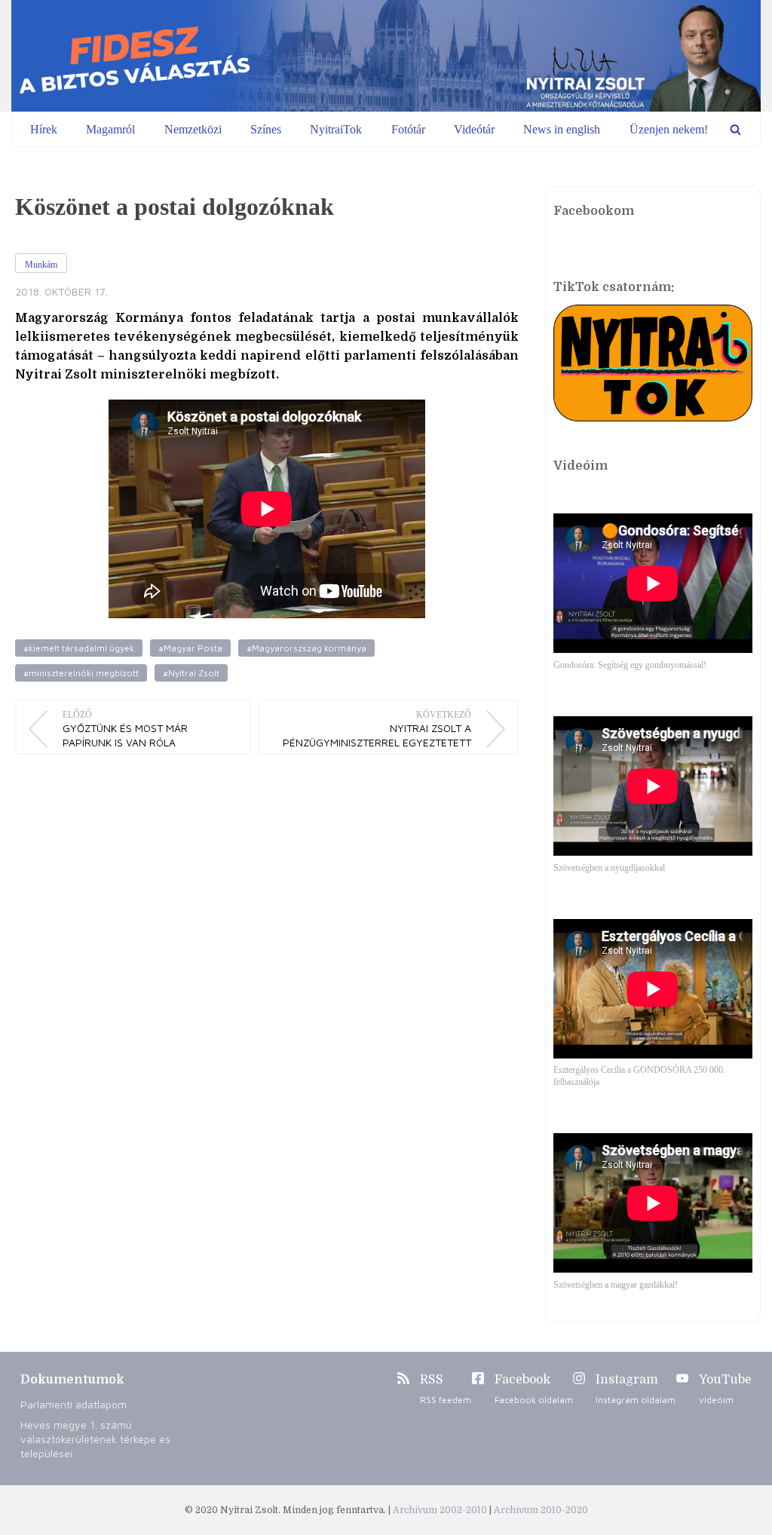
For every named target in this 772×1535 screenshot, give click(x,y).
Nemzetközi (193, 129)
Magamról (110, 129)
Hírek (43, 129)
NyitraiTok (336, 129)
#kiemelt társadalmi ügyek (78, 648)
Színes (265, 129)
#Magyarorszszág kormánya (306, 648)
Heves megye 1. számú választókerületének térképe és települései (95, 1439)
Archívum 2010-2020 (541, 1510)
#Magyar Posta (190, 648)
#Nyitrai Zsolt (191, 673)
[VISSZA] (735, 129)
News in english (561, 129)
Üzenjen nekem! (669, 129)
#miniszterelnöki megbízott (81, 673)
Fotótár (408, 129)
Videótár (474, 129)
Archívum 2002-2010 (441, 1510)
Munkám (41, 264)
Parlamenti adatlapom (73, 1404)
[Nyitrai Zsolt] (386, 56)
